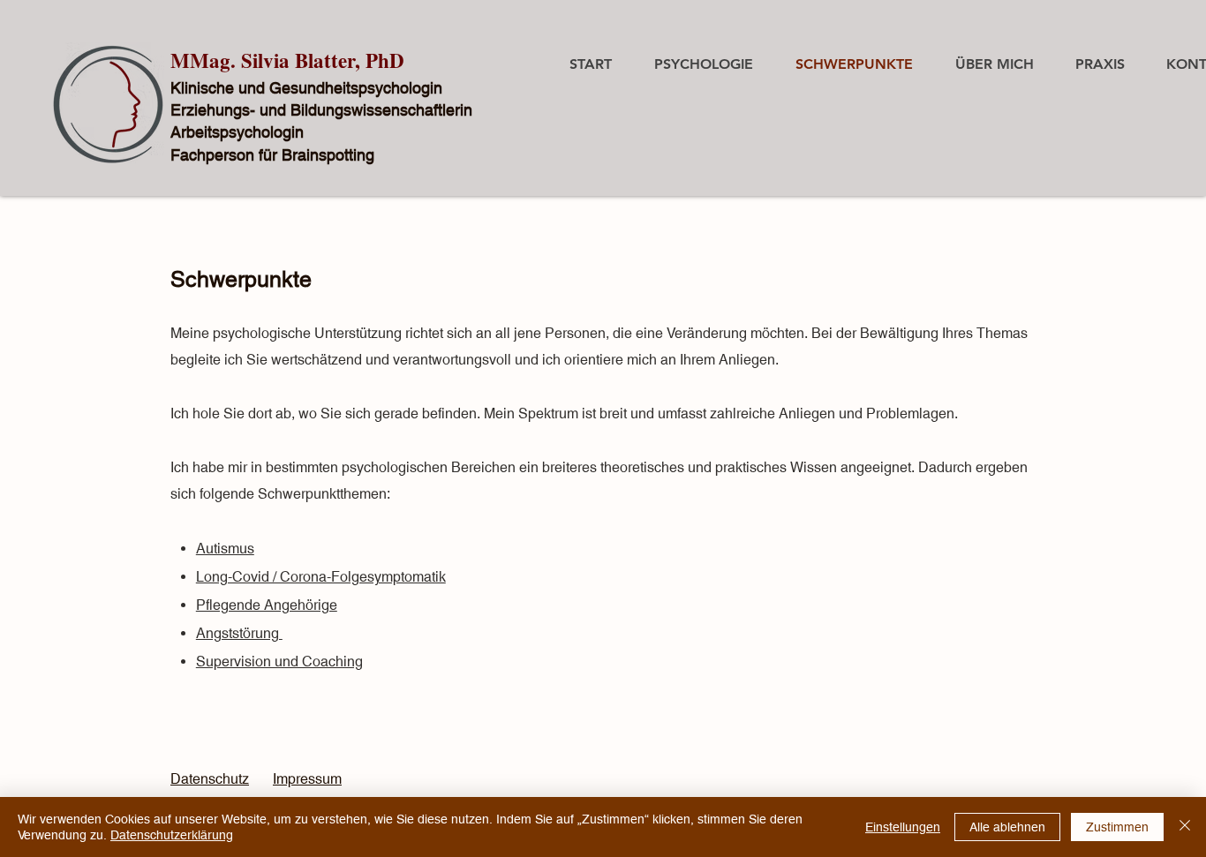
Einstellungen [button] (902, 827)
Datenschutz (209, 779)
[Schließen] (1184, 827)
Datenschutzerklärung (171, 835)
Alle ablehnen (1007, 827)
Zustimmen (1117, 827)
